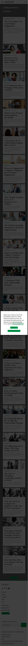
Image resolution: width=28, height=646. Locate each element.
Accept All (14, 327)
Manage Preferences (14, 330)
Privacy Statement (18, 324)
